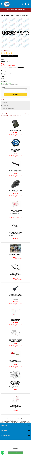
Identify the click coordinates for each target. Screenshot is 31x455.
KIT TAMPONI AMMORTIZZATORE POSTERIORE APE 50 (15, 319)
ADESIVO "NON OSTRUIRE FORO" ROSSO (15, 211)
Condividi (5, 105)
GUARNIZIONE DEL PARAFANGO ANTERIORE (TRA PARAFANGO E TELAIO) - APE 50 (15, 383)
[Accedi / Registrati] (26, 4)
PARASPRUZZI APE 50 (15, 130)
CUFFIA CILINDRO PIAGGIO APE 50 (15, 191)
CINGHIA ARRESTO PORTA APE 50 (15, 171)
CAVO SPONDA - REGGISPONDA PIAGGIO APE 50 (15, 274)
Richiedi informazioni (8, 108)
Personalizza (16, 448)
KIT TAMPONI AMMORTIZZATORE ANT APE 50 (15, 407)
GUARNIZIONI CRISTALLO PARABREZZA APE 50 (15, 233)
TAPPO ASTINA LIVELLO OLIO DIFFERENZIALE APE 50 (15, 295)
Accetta (15, 452)
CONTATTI (28, 422)
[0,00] (28, 4)
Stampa (5, 102)
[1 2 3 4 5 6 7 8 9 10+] (15, 90)
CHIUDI (29, 441)
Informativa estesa (16, 444)
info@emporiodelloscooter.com (15, 420)
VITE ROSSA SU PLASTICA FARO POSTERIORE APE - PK (15, 361)
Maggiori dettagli (7, 73)
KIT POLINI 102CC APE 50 (15, 254)
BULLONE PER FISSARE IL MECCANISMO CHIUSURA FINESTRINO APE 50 (15, 340)
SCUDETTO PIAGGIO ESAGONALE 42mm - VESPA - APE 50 (15, 150)
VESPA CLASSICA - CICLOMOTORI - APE (15, 9)
